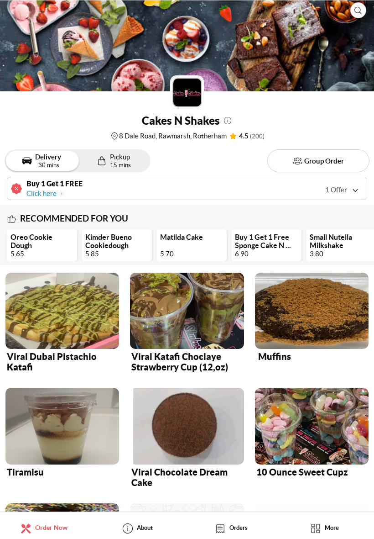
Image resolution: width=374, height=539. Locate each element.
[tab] (47, 528)
